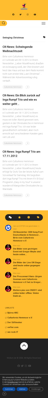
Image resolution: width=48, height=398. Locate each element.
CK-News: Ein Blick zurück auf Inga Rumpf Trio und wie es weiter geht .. (21, 99)
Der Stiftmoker (14, 322)
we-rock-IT (12, 332)
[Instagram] (28, 14)
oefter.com (12, 327)
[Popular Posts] (19, 217)
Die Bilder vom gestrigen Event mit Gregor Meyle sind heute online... (27, 252)
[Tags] (38, 217)
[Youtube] (35, 14)
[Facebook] (13, 14)
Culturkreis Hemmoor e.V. (19, 317)
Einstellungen (13, 382)
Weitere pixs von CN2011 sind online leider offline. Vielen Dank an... (27, 293)
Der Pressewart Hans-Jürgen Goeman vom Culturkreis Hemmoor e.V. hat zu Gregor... (27, 279)
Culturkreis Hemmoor (13, 87)
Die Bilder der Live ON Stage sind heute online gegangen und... (27, 265)
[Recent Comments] (10, 217)
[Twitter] (20, 14)
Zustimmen (9, 389)
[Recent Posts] (29, 217)
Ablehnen (22, 389)
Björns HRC (12, 313)
